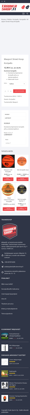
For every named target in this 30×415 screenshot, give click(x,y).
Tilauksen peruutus (7, 304)
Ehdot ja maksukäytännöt (9, 309)
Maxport (15, 102)
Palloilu (9, 19)
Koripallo (16, 19)
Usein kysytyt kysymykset (9, 294)
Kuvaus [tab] (7, 114)
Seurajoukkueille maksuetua (10, 289)
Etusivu (3, 19)
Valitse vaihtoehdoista (22, 179)
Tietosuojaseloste (6, 314)
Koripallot (23, 19)
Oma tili (3, 299)
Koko (5, 83)
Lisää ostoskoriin (19, 91)
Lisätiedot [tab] (8, 118)
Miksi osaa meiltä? (7, 284)
